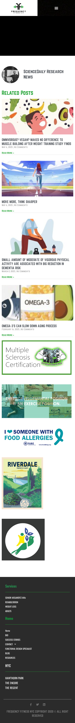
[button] (56, 8)
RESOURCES (10, 657)
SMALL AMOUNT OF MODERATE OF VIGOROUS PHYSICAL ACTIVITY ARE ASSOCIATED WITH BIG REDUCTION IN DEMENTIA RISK (35, 264)
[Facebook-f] (30, 704)
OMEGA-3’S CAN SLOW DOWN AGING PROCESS (29, 326)
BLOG (7, 653)
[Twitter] (37, 704)
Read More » (8, 153)
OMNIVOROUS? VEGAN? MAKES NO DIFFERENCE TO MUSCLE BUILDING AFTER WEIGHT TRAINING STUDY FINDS (36, 142)
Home (7, 630)
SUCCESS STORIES (12, 639)
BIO (6, 635)
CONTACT (9, 644)
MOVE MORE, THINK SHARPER (19, 202)
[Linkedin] (44, 704)
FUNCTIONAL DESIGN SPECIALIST (18, 648)
